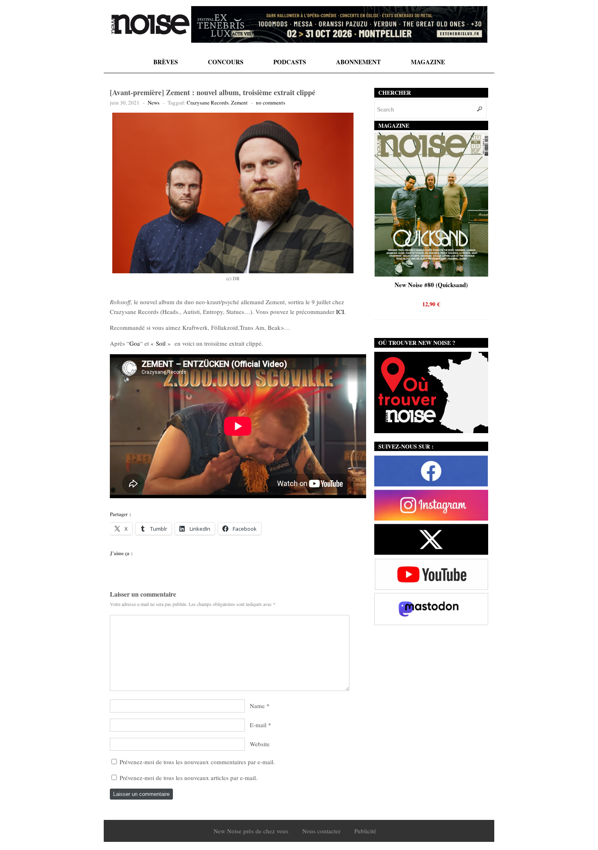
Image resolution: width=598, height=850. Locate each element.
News (153, 102)
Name (257, 706)
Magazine (428, 61)
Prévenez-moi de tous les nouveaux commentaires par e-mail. (197, 762)
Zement (239, 102)
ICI (340, 311)
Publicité (365, 831)
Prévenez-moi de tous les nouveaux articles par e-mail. (189, 778)
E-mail (258, 725)
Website (260, 744)
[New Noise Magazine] (150, 24)
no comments (270, 102)
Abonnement (358, 61)
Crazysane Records (208, 102)
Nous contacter (321, 831)
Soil (161, 343)
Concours (225, 61)
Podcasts (289, 61)
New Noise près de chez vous (251, 831)
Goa (134, 343)
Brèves (165, 61)
